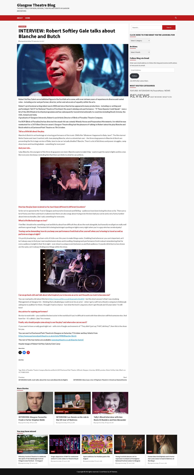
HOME (27, 18)
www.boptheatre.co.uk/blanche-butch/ (67, 340)
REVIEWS (140, 96)
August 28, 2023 (109, 422)
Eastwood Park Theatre (68, 370)
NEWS (98, 370)
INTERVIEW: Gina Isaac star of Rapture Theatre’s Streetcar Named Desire (100, 378)
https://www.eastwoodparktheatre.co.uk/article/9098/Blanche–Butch (47, 336)
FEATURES (97, 411)
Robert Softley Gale (112, 370)
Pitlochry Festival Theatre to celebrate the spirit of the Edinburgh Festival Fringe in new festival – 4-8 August (32, 459)
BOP (59, 370)
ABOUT (20, 18)
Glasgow (85, 370)
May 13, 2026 (34, 422)
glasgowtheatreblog (25, 41)
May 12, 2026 (72, 422)
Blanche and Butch (51, 370)
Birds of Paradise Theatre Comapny (33, 370)
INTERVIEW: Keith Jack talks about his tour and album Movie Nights (43, 378)
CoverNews (103, 472)
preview (102, 370)
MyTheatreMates (157, 91)
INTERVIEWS (22, 26)
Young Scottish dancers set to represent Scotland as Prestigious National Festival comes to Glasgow (127, 459)
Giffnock (79, 370)
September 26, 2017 (38, 41)
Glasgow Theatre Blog (36, 5)
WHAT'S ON (167, 97)
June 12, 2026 (34, 463)
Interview (92, 370)
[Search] (176, 18)
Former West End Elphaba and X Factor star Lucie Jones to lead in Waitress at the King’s (161, 459)
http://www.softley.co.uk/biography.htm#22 (66, 299)
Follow (134, 76)
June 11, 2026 (67, 461)
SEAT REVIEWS (156, 97)
